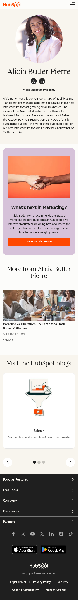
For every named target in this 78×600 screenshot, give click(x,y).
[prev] (7, 462)
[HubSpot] (39, 565)
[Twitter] (42, 534)
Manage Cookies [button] (56, 589)
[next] (70, 462)
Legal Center (18, 582)
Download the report (39, 241)
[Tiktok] (70, 534)
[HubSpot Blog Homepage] (12, 5)
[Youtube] (32, 534)
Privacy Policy (42, 582)
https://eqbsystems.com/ (39, 90)
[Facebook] (13, 534)
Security (63, 582)
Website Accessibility (25, 589)
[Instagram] (23, 534)
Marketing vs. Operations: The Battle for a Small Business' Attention (34, 326)
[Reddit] (61, 534)
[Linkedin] (51, 534)
